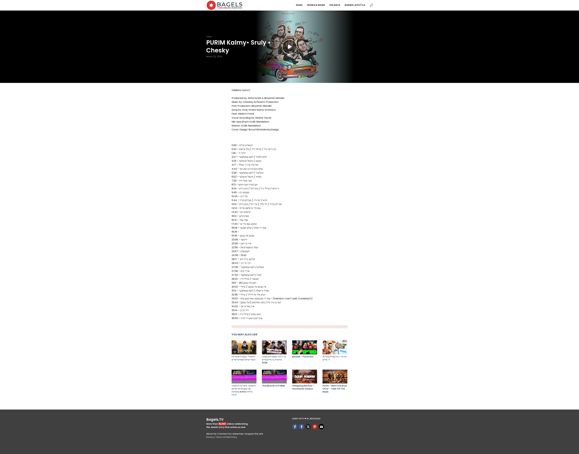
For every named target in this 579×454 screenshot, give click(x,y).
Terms (219, 437)
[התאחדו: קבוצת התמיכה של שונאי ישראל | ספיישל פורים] (244, 347)
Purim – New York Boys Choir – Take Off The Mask (335, 388)
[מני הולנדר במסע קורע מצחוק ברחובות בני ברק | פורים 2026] (274, 347)
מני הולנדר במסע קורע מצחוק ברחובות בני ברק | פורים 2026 (274, 359)
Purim (209, 36)
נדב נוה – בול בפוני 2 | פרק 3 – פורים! (335, 358)
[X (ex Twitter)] (308, 426)
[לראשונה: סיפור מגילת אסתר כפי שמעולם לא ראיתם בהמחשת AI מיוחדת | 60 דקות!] (244, 377)
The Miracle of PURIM (273, 385)
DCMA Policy (230, 437)
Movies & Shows (316, 5)
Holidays (334, 5)
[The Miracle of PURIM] (274, 377)
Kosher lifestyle (355, 5)
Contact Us (224, 433)
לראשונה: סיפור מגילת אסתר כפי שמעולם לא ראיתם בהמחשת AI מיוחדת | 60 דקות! (244, 390)
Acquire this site (254, 433)
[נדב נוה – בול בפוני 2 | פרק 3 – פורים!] (335, 347)
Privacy (210, 437)
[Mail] (321, 426)
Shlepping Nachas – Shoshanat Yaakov (303, 387)
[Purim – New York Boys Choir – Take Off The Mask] (335, 377)
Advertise (238, 433)
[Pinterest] (314, 426)
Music (299, 5)
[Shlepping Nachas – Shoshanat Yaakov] (304, 377)
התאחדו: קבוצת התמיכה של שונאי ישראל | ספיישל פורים (243, 358)
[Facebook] (294, 426)
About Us (211, 433)
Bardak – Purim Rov (302, 356)
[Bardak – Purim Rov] (304, 347)
